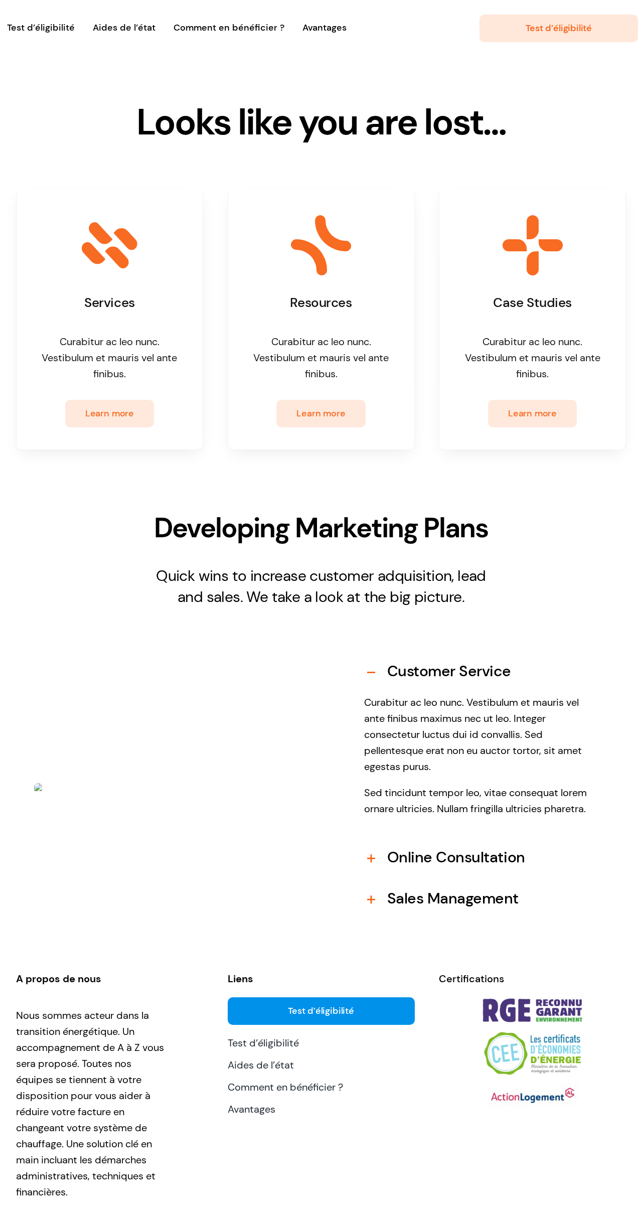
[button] (480, 671)
